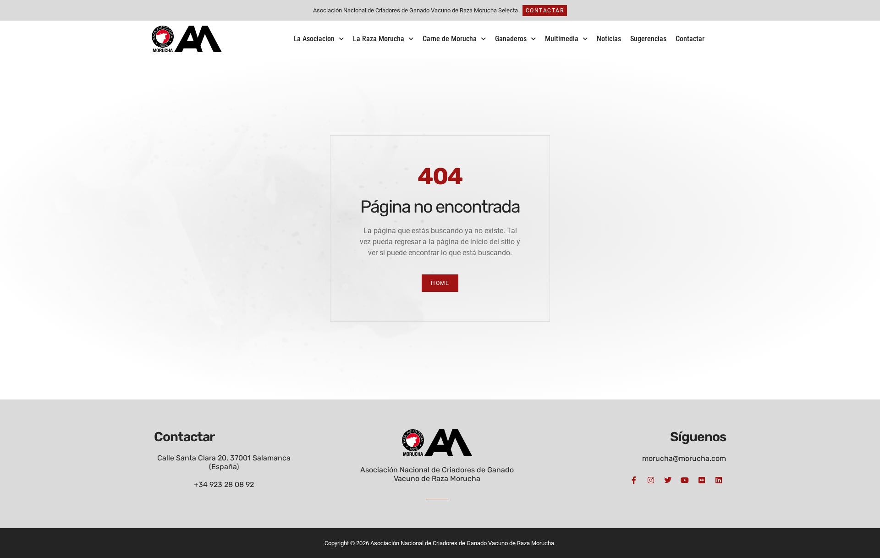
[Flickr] (701, 480)
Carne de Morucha (450, 38)
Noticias (609, 38)
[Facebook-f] (634, 480)
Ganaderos (511, 38)
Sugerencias (648, 38)
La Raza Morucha (378, 38)
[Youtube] (684, 480)
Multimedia (561, 38)
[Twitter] (667, 480)
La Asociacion (314, 38)
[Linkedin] (718, 480)
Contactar (690, 38)
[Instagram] (651, 480)
